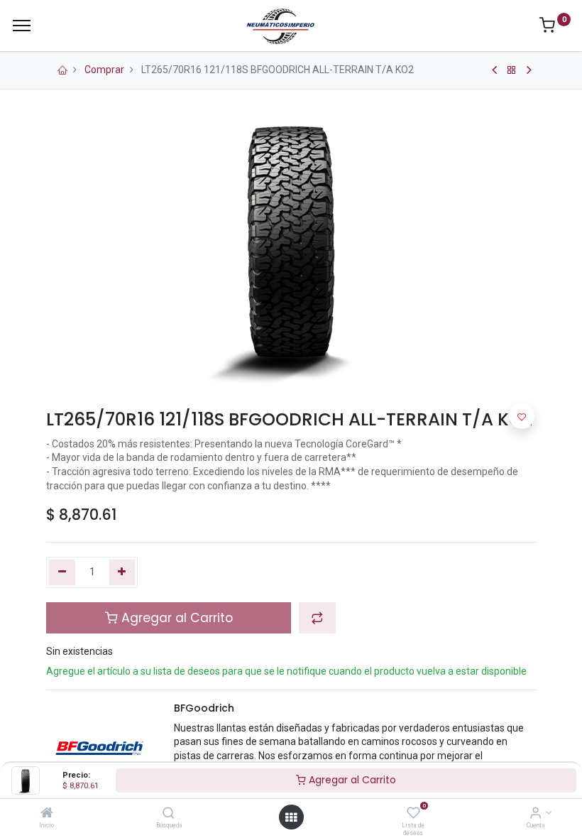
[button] (317, 617)
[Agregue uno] (122, 572)
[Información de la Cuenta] (535, 814)
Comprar (104, 69)
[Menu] (21, 25)
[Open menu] (291, 817)
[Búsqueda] (168, 814)
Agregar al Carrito (351, 780)
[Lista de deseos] (413, 814)
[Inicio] (46, 814)
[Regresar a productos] (511, 70)
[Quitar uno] (62, 572)
